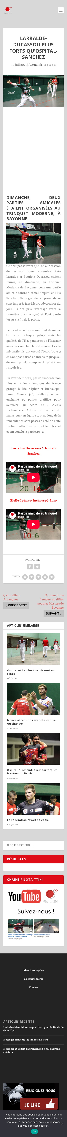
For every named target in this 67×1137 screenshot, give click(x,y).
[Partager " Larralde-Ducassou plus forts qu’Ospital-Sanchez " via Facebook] (30, 566)
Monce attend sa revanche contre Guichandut (31, 721)
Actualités (35, 65)
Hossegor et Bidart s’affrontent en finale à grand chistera (31, 1050)
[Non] (62, 1123)
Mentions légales (33, 970)
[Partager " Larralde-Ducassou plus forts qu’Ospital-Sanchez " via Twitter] (37, 566)
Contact (33, 987)
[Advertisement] (33, 142)
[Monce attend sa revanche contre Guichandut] (33, 699)
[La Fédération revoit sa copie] (33, 799)
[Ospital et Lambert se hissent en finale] (33, 649)
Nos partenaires (33, 979)
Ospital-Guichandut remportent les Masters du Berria (32, 771)
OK (34, 1131)
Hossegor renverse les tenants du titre (25, 1040)
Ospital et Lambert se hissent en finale (31, 672)
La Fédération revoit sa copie (28, 820)
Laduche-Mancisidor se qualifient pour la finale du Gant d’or (33, 1029)
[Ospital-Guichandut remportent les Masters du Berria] (33, 749)
